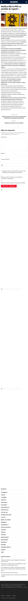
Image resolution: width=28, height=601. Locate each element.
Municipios (3, 522)
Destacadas (4, 502)
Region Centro (5, 537)
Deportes (3, 500)
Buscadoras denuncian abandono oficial (9, 572)
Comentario (4, 137)
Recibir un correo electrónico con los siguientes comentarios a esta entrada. (11, 177)
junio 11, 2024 (11, 11)
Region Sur (4, 542)
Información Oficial (6, 514)
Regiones (3, 544)
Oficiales (3, 529)
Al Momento (4, 492)
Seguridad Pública (6, 547)
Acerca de (3, 595)
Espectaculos (4, 509)
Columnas (3, 497)
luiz (6, 11)
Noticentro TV (4, 524)
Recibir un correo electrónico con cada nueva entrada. (13, 182)
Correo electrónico (5, 159)
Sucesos (3, 549)
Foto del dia (4, 512)
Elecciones (4, 505)
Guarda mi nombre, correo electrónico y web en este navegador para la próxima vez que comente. (14, 171)
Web (2, 165)
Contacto (14, 595)
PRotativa (3, 534)
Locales (3, 517)
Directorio (8, 595)
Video (2, 552)
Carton (3, 495)
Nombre (3, 153)
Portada (3, 532)
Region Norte (4, 539)
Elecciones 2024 (5, 507)
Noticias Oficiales (5, 527)
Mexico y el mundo (6, 519)
